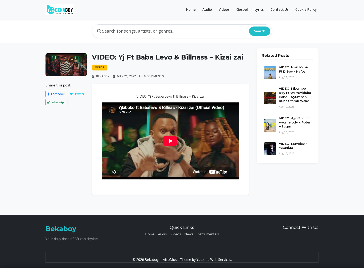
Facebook (57, 94)
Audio (207, 9)
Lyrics (259, 9)
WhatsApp (58, 102)
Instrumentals (208, 234)
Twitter (79, 94)
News (188, 234)
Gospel (242, 9)
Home (191, 9)
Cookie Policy (306, 9)
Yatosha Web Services (214, 259)
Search (259, 31)
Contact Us (279, 9)
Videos (224, 9)
